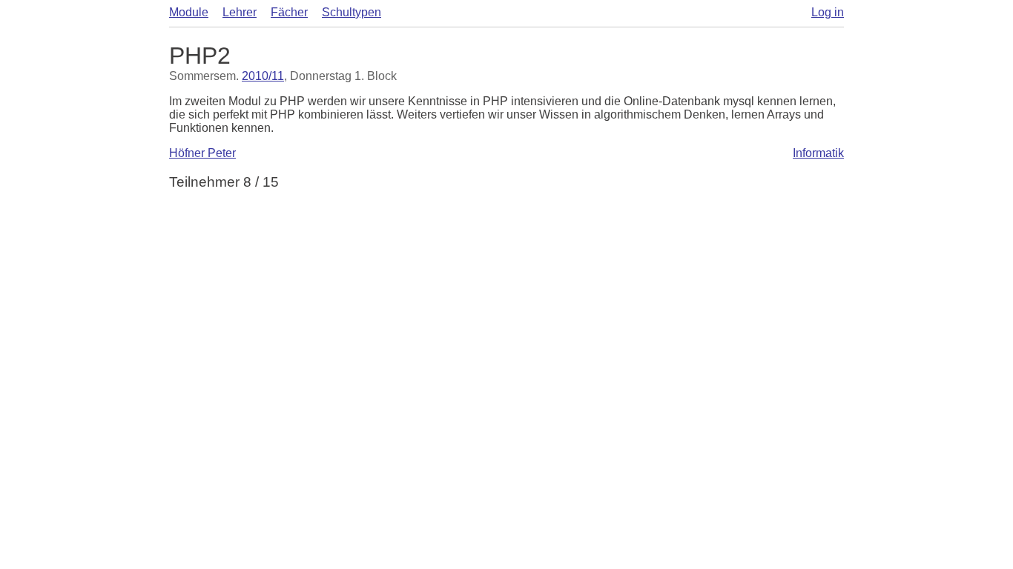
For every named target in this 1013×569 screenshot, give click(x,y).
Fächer (289, 12)
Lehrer (239, 12)
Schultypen (351, 12)
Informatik (818, 153)
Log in (827, 12)
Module (188, 12)
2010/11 (263, 76)
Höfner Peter (202, 153)
